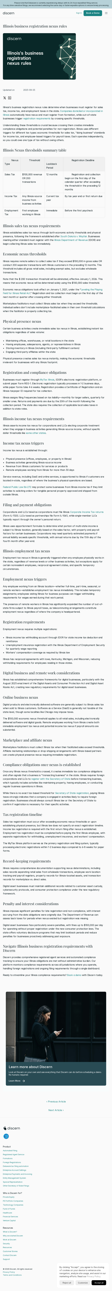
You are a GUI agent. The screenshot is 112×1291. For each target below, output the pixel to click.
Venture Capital (9, 1220)
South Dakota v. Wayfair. (73, 236)
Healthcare (7, 1213)
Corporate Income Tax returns (87, 512)
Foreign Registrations (12, 1162)
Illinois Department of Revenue (71, 240)
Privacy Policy (9, 1272)
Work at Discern (9, 1240)
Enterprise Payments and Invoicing (17, 1174)
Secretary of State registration (72, 793)
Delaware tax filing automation (16, 1166)
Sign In (79, 13)
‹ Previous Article (56, 1101)
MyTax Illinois (47, 379)
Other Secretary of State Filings (16, 1186)
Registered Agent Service (13, 1154)
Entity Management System (14, 1178)
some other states (35, 433)
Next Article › (56, 1110)
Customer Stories (10, 1251)
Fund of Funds (9, 1209)
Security (6, 1244)
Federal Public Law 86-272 (17, 487)
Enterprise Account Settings (14, 1170)
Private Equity (8, 1197)
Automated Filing (10, 1150)
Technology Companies (13, 1205)
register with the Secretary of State (50, 778)
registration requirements (36, 118)
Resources (7, 1247)
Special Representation (12, 1182)
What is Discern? (10, 1232)
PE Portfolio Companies (13, 1201)
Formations (8, 1158)
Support (6, 1259)
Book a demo (74, 975)
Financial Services (10, 1216)
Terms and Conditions (12, 1275)
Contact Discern (9, 1255)
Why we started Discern (13, 1236)
